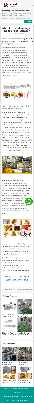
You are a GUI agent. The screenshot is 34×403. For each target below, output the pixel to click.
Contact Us (15, 388)
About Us (7, 388)
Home (4, 18)
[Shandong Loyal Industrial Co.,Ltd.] (10, 4)
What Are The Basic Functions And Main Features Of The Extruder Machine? (25, 289)
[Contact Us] (29, 201)
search (27, 22)
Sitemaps (17, 392)
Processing (11, 18)
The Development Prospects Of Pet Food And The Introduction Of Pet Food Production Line (9, 289)
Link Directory (24, 388)
